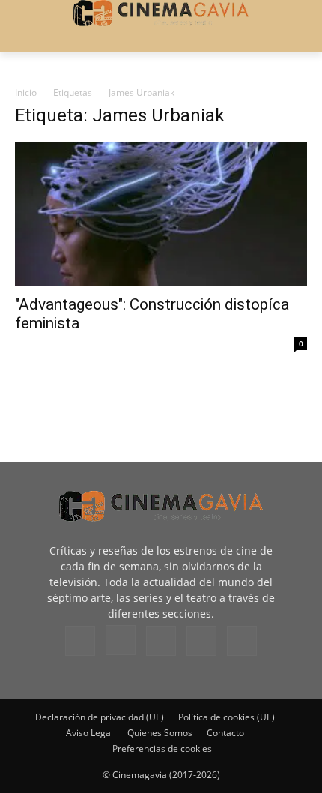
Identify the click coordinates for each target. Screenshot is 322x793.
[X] (201, 641)
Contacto (225, 732)
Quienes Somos (159, 732)
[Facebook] (80, 641)
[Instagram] (121, 640)
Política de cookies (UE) (226, 717)
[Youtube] (242, 641)
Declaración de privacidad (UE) (99, 717)
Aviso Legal (89, 732)
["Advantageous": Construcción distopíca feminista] (161, 214)
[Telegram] (161, 641)
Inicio (26, 92)
